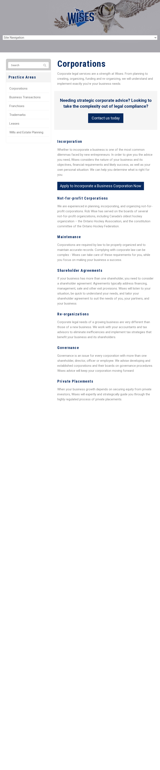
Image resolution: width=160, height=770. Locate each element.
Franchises (16, 106)
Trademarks (17, 115)
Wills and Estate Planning (26, 132)
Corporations (18, 88)
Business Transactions (25, 97)
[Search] (45, 65)
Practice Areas (22, 77)
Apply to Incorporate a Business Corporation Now (100, 186)
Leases (14, 123)
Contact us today (106, 118)
